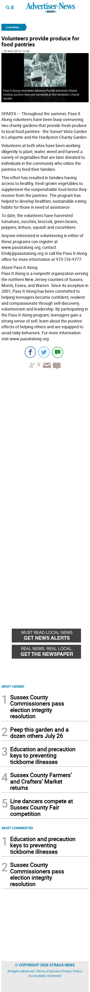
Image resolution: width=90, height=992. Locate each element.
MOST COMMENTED (17, 828)
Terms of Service (48, 971)
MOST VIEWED (12, 686)
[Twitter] (44, 352)
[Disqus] (45, 436)
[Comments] (57, 352)
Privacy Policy (71, 971)
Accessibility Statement (45, 976)
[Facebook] (30, 352)
